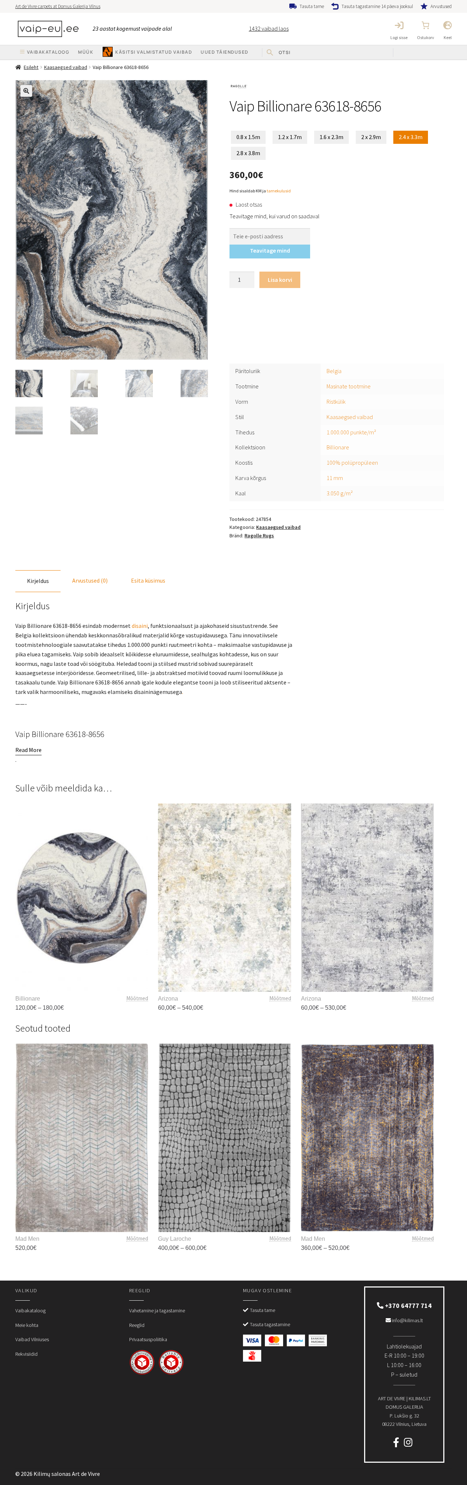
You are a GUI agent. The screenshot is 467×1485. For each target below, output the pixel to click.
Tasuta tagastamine (270, 1324)
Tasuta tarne (312, 6)
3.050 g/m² (340, 493)
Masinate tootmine (349, 386)
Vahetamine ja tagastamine (157, 1310)
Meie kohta (26, 1325)
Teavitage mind (270, 250)
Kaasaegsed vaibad (65, 67)
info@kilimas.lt (407, 1320)
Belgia (334, 371)
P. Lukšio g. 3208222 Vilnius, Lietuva (404, 1411)
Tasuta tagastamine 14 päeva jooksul (377, 6)
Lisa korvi (280, 279)
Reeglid (136, 1325)
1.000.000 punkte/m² (351, 432)
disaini (140, 625)
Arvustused (441, 6)
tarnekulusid (279, 190)
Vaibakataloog (30, 1310)
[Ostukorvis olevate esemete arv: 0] (425, 25)
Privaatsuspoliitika (148, 1339)
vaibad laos (269, 28)
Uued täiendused (224, 52)
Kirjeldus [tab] (38, 580)
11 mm (335, 477)
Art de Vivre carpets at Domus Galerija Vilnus (57, 6)
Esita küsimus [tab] (148, 580)
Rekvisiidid (26, 1354)
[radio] (248, 137)
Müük (85, 52)
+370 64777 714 (407, 1305)
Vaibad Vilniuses (32, 1339)
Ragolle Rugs (259, 535)
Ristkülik (336, 401)
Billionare (338, 447)
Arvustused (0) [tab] (90, 580)
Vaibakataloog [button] (48, 52)
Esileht (31, 67)
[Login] (399, 25)
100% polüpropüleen (352, 462)
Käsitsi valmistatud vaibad (153, 52)
